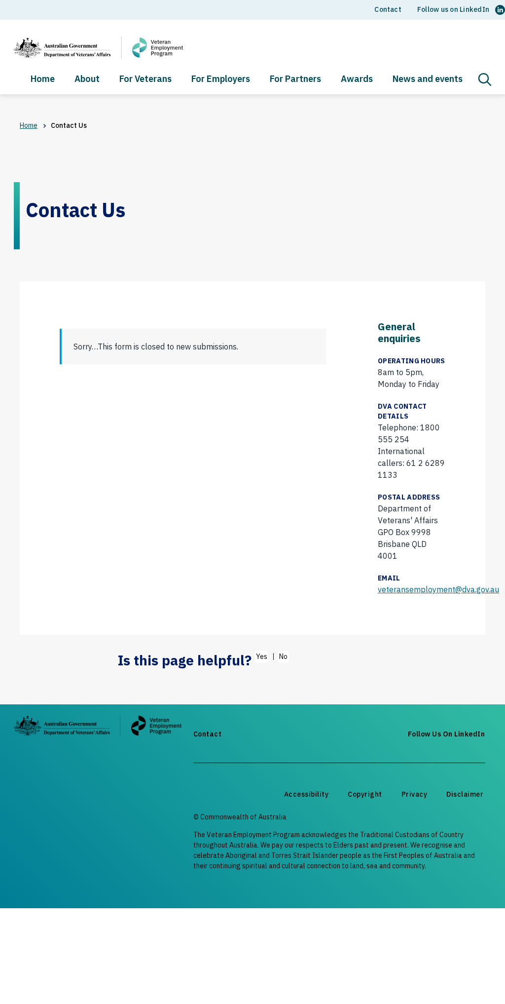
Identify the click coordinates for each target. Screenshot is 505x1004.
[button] (484, 79)
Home (43, 79)
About (87, 79)
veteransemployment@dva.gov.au (438, 589)
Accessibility (306, 794)
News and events (428, 79)
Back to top (474, 978)
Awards (357, 79)
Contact (387, 9)
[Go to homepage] (97, 727)
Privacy (414, 794)
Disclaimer (464, 794)
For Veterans (145, 79)
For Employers (220, 79)
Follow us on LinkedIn (453, 9)
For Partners (295, 79)
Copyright (365, 794)
